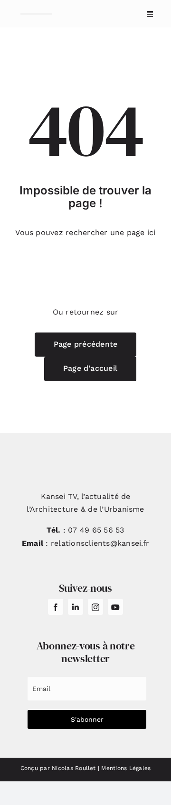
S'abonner (87, 719)
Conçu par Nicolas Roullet (58, 768)
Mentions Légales (126, 768)
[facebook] (55, 607)
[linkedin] (75, 607)
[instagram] (95, 607)
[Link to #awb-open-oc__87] (150, 14)
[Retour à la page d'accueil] (36, 13)
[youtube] (115, 607)
